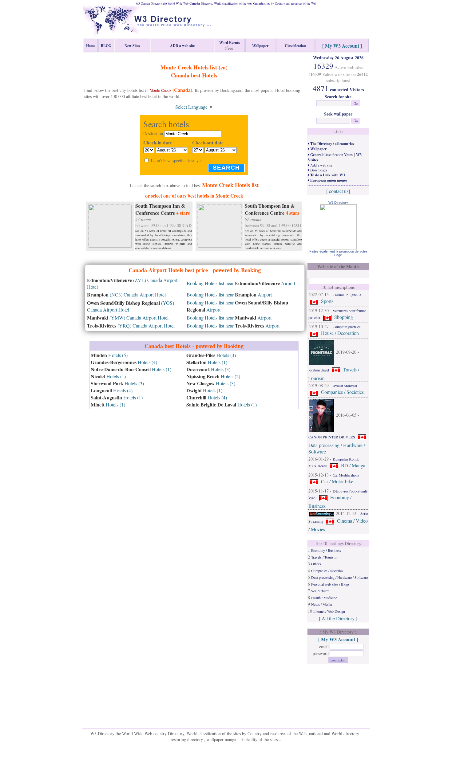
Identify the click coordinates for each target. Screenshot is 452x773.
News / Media (321, 604)
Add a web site (320, 165)
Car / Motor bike (337, 481)
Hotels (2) (213, 376)
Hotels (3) (117, 383)
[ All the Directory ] (338, 618)
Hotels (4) (124, 362)
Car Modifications (346, 475)
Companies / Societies (342, 392)
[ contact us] (338, 191)
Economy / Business (326, 550)
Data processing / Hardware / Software (339, 577)
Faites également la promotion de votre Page (338, 253)
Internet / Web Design (329, 611)
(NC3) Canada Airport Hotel (126, 294)
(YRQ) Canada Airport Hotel (131, 325)
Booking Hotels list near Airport (241, 283)
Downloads (318, 169)
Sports (327, 301)
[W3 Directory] (338, 247)
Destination (153, 133)
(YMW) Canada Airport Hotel (128, 317)
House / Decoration (340, 333)
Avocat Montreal (345, 385)
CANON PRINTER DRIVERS (331, 436)
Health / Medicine (324, 597)
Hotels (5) (109, 355)
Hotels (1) (131, 369)
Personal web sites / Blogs (330, 584)
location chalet (318, 369)
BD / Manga (353, 465)
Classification (331, 154)
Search (226, 167)
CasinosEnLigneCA (347, 294)
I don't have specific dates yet (176, 160)
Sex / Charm (320, 590)
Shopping (343, 317)
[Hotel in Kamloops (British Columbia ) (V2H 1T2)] (110, 225)
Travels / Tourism (323, 557)
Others (316, 563)
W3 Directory (338, 202)
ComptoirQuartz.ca (346, 326)
